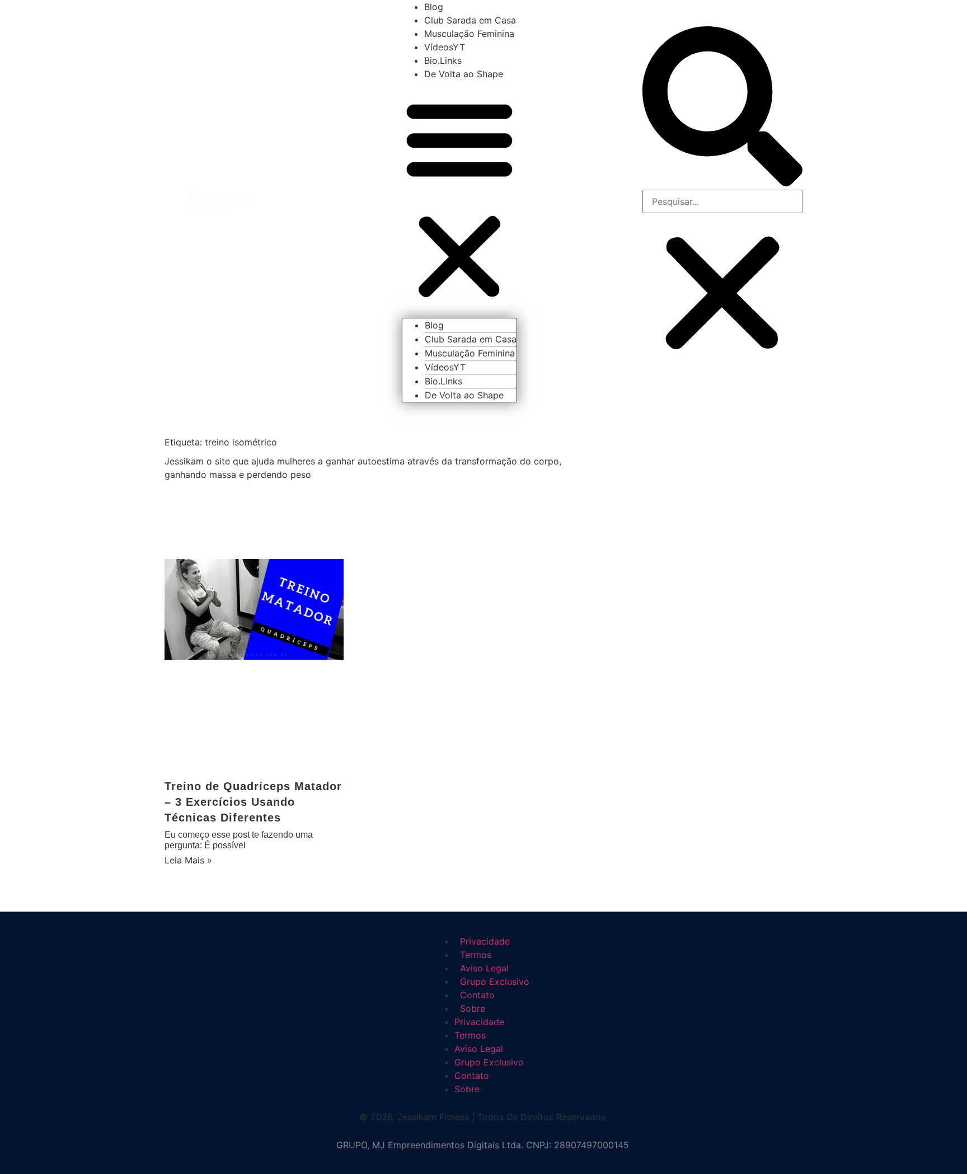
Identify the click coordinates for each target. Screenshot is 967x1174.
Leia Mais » (188, 860)
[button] (459, 199)
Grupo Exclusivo (489, 1062)
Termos (470, 1035)
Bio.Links (443, 60)
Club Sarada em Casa (470, 20)
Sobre (472, 1008)
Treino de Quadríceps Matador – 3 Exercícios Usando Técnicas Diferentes (253, 802)
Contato (471, 1075)
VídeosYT (444, 47)
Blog (433, 6)
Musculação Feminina (469, 33)
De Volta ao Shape (463, 73)
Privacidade (479, 1021)
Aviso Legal (478, 1048)
